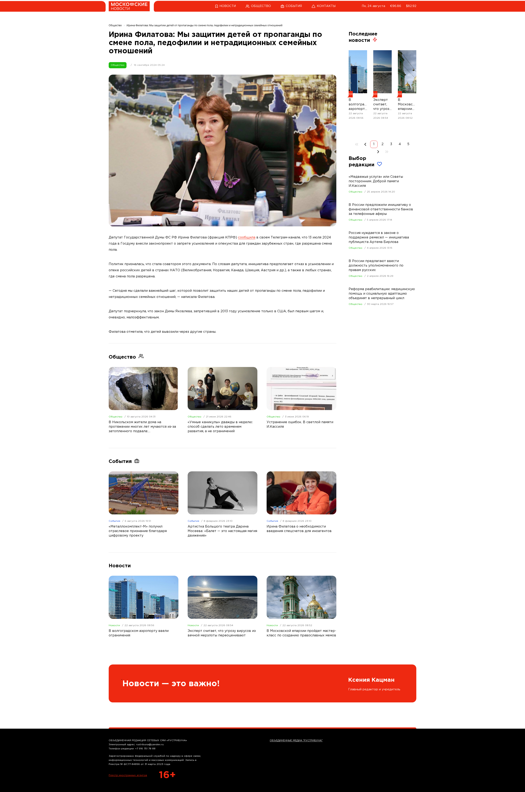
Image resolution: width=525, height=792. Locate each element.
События (114, 521)
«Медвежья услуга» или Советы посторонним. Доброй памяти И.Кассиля (376, 181)
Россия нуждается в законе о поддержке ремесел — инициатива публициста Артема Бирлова (379, 237)
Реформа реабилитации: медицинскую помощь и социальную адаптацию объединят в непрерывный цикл (382, 294)
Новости (114, 625)
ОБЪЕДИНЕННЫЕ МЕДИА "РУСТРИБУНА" (296, 740)
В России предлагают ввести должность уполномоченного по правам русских (376, 266)
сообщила (246, 237)
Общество (117, 65)
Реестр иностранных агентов (128, 775)
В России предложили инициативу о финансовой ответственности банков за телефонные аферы (381, 209)
